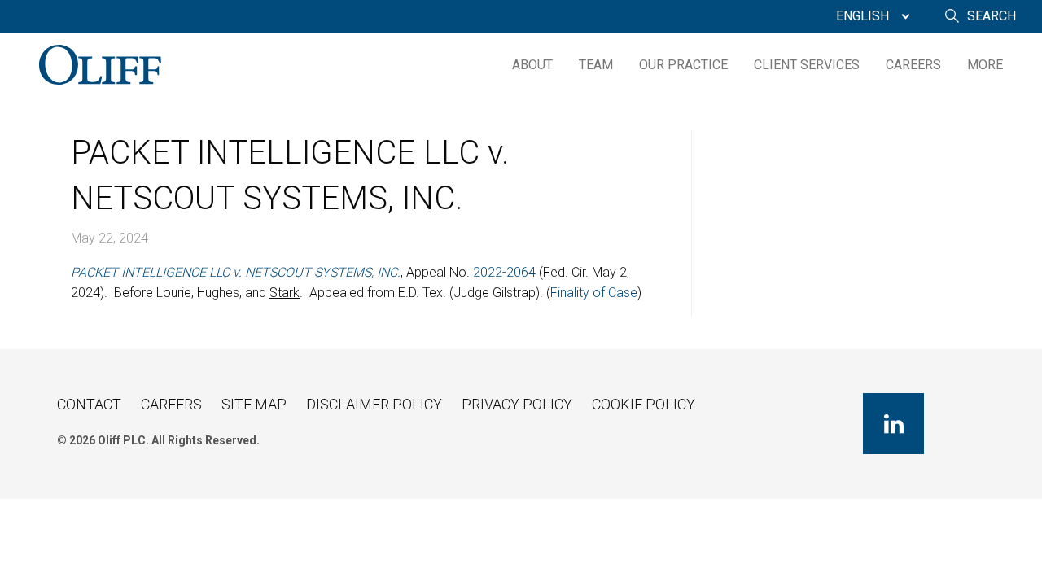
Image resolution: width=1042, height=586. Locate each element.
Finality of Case (593, 292)
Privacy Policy (517, 404)
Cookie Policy (643, 404)
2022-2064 (504, 272)
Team (596, 64)
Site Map (254, 404)
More (985, 64)
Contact (89, 404)
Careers (913, 64)
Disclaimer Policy (374, 404)
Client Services (807, 64)
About (532, 64)
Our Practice (683, 64)
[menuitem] (869, 16)
